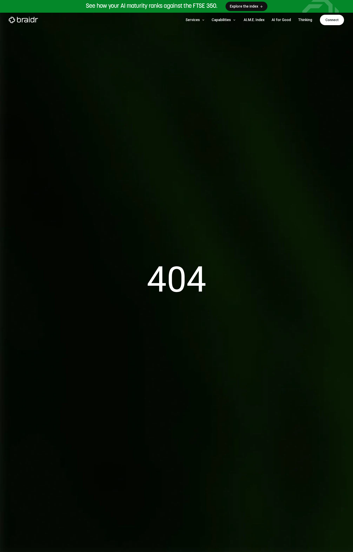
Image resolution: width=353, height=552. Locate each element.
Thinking (305, 20)
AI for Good (281, 20)
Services (195, 20)
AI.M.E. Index (254, 20)
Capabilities (224, 20)
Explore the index (244, 6)
